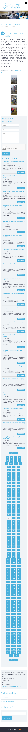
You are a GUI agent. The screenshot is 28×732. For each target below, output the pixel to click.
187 (8, 652)
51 (18, 505)
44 (13, 499)
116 (14, 575)
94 (8, 553)
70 (8, 527)
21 (18, 473)
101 (14, 559)
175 (8, 639)
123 (19, 582)
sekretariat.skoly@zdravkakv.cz (11, 686)
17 (13, 470)
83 (13, 540)
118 (8, 579)
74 (13, 531)
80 (13, 537)
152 (14, 614)
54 (18, 508)
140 (14, 601)
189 (19, 652)
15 (18, 467)
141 (19, 601)
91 (8, 550)
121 (8, 582)
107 (14, 566)
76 (8, 534)
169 (8, 633)
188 (14, 652)
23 (13, 476)
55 (8, 511)
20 (13, 473)
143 (14, 604)
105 (19, 563)
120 (19, 579)
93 (18, 550)
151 (8, 614)
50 (13, 505)
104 (14, 563)
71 (13, 527)
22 (8, 476)
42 (18, 495)
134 (14, 595)
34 (8, 489)
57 (18, 511)
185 (14, 649)
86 (13, 543)
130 (8, 591)
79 (8, 537)
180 (19, 642)
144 (19, 604)
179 (14, 642)
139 (8, 601)
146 (14, 607)
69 (18, 524)
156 (19, 617)
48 (18, 502)
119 (14, 579)
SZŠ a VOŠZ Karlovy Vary (7, 701)
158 (14, 620)
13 (8, 467)
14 (13, 467)
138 (19, 598)
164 (14, 627)
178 (8, 642)
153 (19, 614)
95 (13, 553)
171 (19, 633)
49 (8, 505)
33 (18, 486)
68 (13, 524)
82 (8, 540)
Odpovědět (21, 172)
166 (8, 630)
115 (8, 575)
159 (19, 620)
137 (14, 598)
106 (8, 566)
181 (8, 646)
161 (14, 623)
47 (13, 502)
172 (8, 636)
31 (8, 486)
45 (18, 499)
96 (18, 553)
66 (18, 521)
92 (13, 550)
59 (13, 515)
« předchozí (14, 453)
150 (19, 611)
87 (18, 543)
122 (14, 582)
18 (18, 470)
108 (19, 566)
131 (14, 591)
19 (8, 473)
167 (14, 630)
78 (18, 534)
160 (8, 623)
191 (16, 655)
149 (14, 611)
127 (8, 588)
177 (19, 639)
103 (8, 563)
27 (18, 479)
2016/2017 (17, 24)
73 (8, 531)
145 (8, 607)
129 (19, 588)
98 (13, 556)
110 (14, 569)
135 (19, 595)
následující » (13, 660)
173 (14, 636)
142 (8, 604)
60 (18, 515)
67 (8, 524)
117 (19, 575)
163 (8, 627)
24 (18, 476)
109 (8, 569)
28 (8, 483)
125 (14, 585)
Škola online (4, 697)
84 (18, 540)
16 (8, 470)
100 (8, 559)
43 (8, 499)
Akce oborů (9, 24)
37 (8, 492)
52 (8, 508)
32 (13, 486)
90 (18, 547)
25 (8, 479)
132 (19, 591)
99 (18, 556)
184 (8, 649)
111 (19, 569)
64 (8, 521)
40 (8, 495)
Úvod (2, 24)
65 (13, 521)
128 (14, 588)
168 (19, 630)
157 (8, 620)
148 (8, 611)
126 (19, 585)
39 (18, 492)
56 (13, 511)
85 (8, 543)
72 (18, 527)
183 (19, 646)
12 (20, 463)
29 (13, 483)
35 (13, 489)
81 (18, 537)
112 (8, 572)
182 (14, 646)
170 (14, 633)
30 (18, 483)
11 (15, 463)
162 (19, 623)
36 (18, 489)
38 (13, 492)
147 (19, 607)
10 (11, 463)
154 (8, 617)
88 (8, 547)
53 (13, 508)
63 (18, 518)
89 (13, 547)
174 (19, 636)
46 (8, 502)
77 (13, 534)
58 (8, 515)
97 (8, 556)
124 (8, 585)
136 (8, 598)
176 (14, 639)
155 (14, 617)
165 (19, 627)
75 (18, 531)
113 (14, 572)
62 (13, 518)
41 (13, 495)
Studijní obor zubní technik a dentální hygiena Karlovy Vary (11, 6)
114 (19, 572)
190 (11, 655)
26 (13, 479)
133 (8, 595)
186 (19, 649)
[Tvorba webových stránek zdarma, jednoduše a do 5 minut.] (20, 729)
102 (19, 559)
